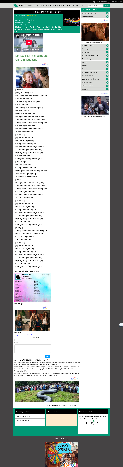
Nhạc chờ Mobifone (54, 405)
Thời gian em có (87, 69)
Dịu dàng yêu (86, 49)
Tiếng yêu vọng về (87, 86)
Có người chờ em (87, 16)
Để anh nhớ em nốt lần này (90, 79)
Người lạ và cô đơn (88, 45)
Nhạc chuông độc (103, 1)
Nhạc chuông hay (69, 405)
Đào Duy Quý (31, 15)
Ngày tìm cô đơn (87, 82)
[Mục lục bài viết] (121, 325)
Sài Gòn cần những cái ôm (90, 55)
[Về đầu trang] (121, 465)
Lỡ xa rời (85, 89)
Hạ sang (84, 65)
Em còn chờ (86, 52)
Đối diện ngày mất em (89, 13)
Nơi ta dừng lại (86, 59)
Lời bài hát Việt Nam (23, 416)
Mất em (84, 62)
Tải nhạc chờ (117, 1)
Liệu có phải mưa (87, 75)
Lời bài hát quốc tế (23, 420)
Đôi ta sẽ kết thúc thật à (89, 72)
